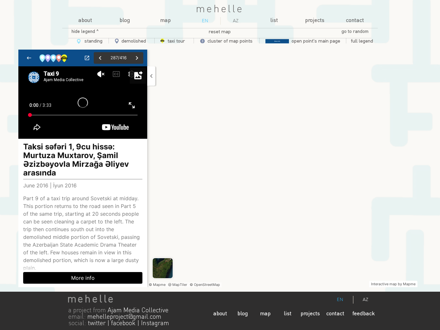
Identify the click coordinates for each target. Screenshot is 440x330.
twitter (97, 323)
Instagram (155, 323)
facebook (123, 323)
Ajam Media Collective (138, 310)
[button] (362, 41)
